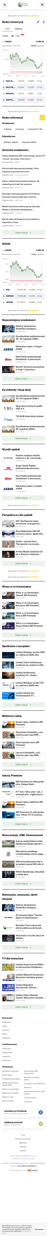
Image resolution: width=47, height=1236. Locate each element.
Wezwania (27, 1087)
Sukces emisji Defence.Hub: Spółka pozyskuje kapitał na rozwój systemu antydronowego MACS (29, 845)
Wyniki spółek (7, 1075)
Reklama (23, 1147)
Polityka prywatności (23, 1139)
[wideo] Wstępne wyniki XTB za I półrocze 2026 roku (29, 684)
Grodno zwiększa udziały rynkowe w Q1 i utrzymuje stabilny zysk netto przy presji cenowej (28, 459)
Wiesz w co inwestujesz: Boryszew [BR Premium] (27, 604)
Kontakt (23, 1151)
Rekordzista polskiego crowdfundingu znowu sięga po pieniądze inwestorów (29, 854)
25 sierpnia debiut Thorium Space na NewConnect (29, 916)
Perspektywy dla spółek (11, 1079)
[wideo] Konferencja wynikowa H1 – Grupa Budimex (26, 675)
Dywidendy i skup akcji (10, 1071)
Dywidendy (6, 1038)
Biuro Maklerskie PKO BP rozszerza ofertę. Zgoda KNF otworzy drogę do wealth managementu (30, 535)
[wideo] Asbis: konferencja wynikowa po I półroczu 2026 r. (30, 665)
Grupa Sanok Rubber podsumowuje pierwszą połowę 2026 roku (27, 468)
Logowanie (6, 1056)
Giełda (4, 1026)
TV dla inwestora (30, 1098)
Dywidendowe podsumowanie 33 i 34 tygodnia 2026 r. (30, 337)
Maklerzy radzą (8, 1097)
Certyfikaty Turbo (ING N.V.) (34, 1084)
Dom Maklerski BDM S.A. (27, 1166)
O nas (23, 1135)
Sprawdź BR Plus (33, 16)
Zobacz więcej (21, 233)
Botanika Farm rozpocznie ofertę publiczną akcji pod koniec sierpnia (28, 928)
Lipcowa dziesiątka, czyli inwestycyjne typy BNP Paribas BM (28, 755)
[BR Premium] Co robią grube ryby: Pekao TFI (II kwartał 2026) (30, 815)
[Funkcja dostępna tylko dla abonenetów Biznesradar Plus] (42, 117)
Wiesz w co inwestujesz (10, 1089)
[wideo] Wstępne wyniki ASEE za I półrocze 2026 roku (30, 653)
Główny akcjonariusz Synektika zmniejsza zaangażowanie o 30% (26, 329)
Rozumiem (39, 1229)
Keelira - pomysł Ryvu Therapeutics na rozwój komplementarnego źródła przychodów (29, 545)
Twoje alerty (6, 1049)
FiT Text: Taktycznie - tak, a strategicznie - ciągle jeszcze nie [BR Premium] (30, 794)
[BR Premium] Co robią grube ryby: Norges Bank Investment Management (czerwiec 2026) (30, 785)
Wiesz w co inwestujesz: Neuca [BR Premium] (27, 614)
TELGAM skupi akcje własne (29, 416)
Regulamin (23, 1143)
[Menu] (4, 4)
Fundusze (5, 1030)
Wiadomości (6, 1022)
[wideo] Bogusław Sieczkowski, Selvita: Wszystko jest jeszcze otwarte (26, 989)
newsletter (28, 1102)
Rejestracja (6, 1060)
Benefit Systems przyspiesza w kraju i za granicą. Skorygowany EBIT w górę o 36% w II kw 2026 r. (30, 371)
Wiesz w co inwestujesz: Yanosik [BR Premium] (27, 594)
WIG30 (8, 42)
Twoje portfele (7, 1052)
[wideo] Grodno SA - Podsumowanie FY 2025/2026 (25, 695)
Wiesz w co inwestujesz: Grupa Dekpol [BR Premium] (29, 624)
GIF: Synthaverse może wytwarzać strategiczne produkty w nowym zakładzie (30, 524)
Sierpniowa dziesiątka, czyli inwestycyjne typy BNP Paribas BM (29, 735)
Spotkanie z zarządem (10, 1093)
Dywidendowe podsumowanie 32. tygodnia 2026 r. (30, 427)
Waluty (4, 1034)
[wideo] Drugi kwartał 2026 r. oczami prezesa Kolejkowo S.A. (30, 967)
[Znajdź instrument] (42, 4)
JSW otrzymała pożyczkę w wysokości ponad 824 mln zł (30, 862)
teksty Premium (8, 1101)
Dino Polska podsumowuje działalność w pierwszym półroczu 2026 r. (28, 359)
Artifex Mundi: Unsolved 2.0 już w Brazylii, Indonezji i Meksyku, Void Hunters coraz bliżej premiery (30, 555)
